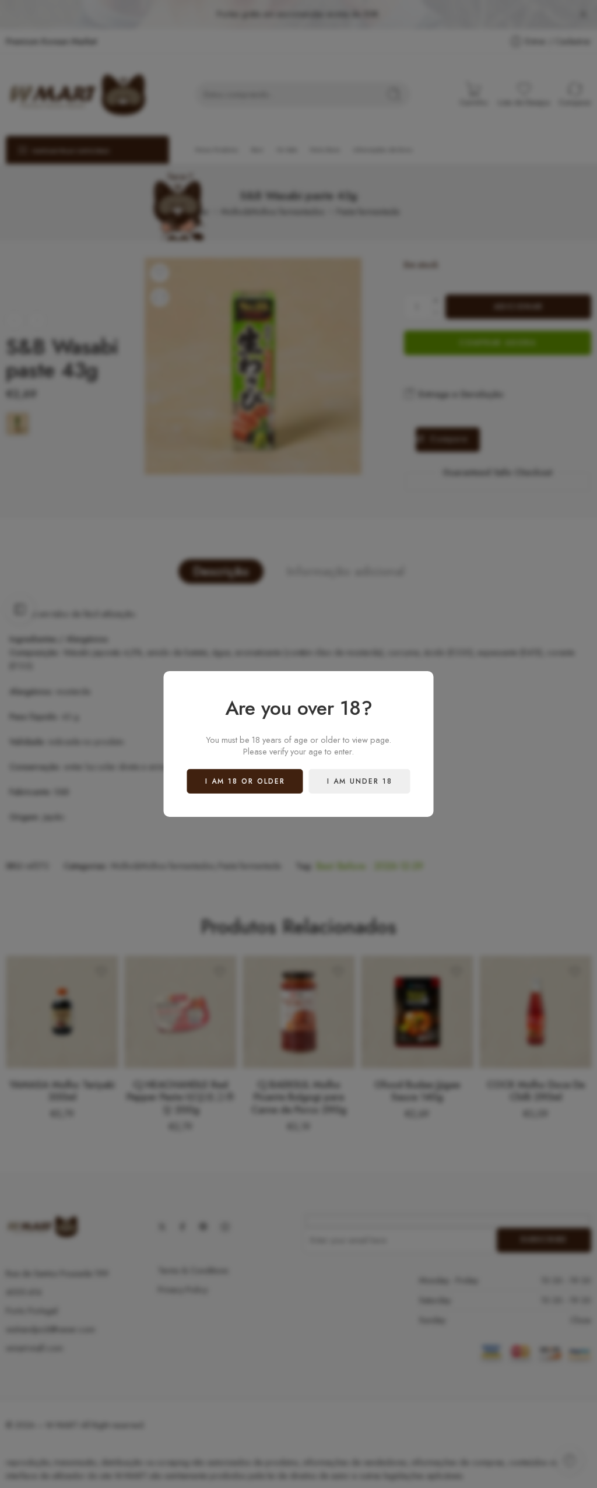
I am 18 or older (245, 781)
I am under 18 (359, 781)
